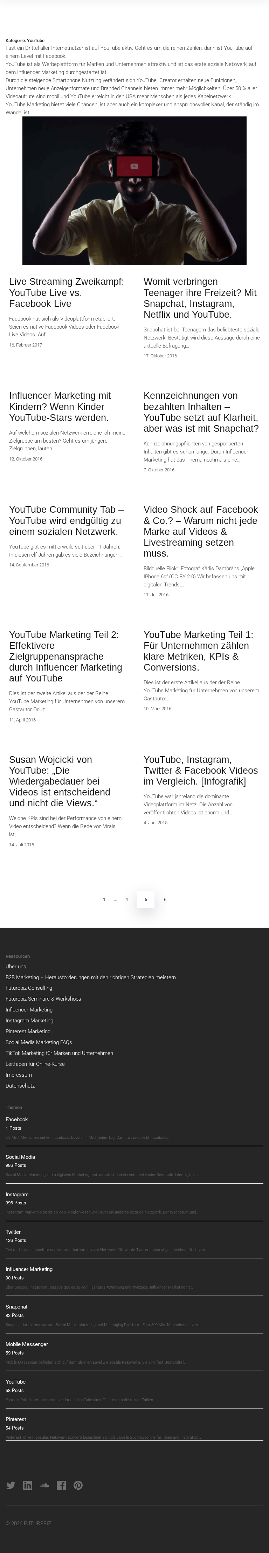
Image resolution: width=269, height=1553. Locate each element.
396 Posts (16, 1202)
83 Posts (15, 1315)
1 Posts (13, 1127)
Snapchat (16, 1306)
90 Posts (15, 1277)
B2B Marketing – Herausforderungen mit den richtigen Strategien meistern (91, 977)
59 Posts (15, 1352)
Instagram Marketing (29, 1020)
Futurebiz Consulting (29, 988)
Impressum (19, 1075)
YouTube (16, 1381)
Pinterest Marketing (28, 1031)
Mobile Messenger (27, 1343)
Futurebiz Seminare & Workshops (43, 999)
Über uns (16, 966)
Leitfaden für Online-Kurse (35, 1064)
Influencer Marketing (29, 1010)
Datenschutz (20, 1086)
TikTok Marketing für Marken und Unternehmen (59, 1053)
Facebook (17, 1119)
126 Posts (16, 1240)
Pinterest (16, 1419)
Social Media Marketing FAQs (39, 1042)
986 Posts (16, 1165)
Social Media (20, 1156)
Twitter (13, 1231)
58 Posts (15, 1390)
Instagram (17, 1194)
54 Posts (15, 1427)
